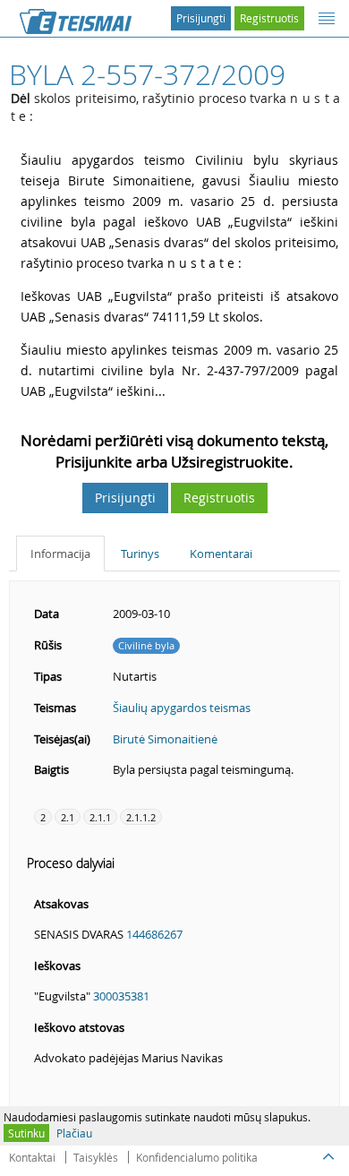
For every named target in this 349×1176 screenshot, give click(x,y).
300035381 (121, 996)
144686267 (154, 934)
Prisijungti (201, 18)
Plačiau (74, 1133)
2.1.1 (100, 817)
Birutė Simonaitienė (165, 739)
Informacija (60, 553)
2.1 (67, 817)
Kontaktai (32, 1157)
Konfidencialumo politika (197, 1157)
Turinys (140, 553)
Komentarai (221, 553)
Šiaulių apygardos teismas (182, 708)
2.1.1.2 (141, 817)
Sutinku (26, 1133)
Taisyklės (95, 1157)
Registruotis (269, 18)
